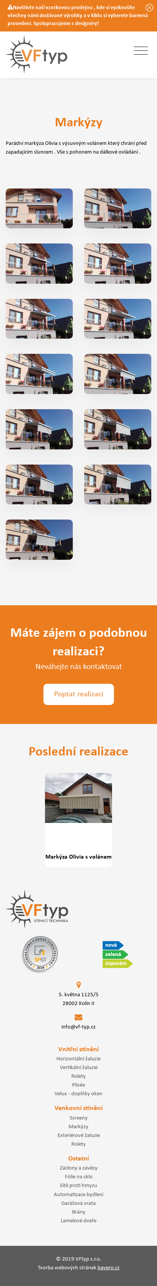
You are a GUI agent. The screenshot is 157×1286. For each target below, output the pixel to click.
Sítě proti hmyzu (78, 1185)
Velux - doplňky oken (78, 1094)
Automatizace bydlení (78, 1195)
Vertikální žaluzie (79, 1068)
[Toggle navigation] (141, 51)
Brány (78, 1212)
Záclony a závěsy (79, 1168)
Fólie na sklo (79, 1177)
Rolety (78, 1076)
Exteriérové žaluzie (79, 1135)
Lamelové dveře (78, 1221)
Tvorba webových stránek (79, 1268)
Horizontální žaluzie (78, 1059)
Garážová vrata (78, 1203)
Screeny (79, 1118)
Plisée (78, 1085)
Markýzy (78, 1127)
